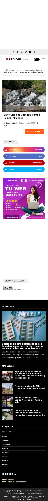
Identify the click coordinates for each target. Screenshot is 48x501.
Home (6, 496)
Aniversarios (16, 498)
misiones (5, 456)
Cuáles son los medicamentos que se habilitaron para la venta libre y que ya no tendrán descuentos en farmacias (22, 346)
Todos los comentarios (16, 482)
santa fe (5, 461)
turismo (7, 125)
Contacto (41, 496)
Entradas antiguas (35, 131)
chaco (4, 436)
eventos (5, 448)
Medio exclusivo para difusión (23, 496)
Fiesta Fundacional (32, 498)
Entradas (10, 480)
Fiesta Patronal (25, 499)
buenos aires (7, 432)
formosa (5, 452)
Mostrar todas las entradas (32, 72)
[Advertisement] (24, 24)
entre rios (6, 444)
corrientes (6, 440)
